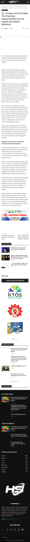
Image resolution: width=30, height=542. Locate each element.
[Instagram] (11, 529)
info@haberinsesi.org (11, 519)
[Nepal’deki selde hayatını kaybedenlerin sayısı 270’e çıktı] (6, 376)
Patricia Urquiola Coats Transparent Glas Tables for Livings (18, 444)
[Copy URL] (18, 32)
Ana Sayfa (4, 6)
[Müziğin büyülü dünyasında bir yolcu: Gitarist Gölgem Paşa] (6, 250)
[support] (3, 28)
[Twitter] (11, 32)
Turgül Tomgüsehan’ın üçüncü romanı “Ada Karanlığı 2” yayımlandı (22, 237)
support (6, 28)
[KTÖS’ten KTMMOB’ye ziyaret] (6, 368)
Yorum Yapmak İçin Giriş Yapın (15, 280)
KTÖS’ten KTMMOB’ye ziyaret (18, 366)
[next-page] (5, 271)
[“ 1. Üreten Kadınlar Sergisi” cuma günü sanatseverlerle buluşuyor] (6, 265)
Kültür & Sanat (10, 6)
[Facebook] (7, 32)
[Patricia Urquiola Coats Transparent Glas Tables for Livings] (6, 444)
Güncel (3, 252)
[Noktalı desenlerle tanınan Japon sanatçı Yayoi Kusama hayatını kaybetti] (6, 350)
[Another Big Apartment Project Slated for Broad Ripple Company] (6, 436)
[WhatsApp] (15, 32)
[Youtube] (22, 529)
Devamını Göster (14, 381)
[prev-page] (2, 271)
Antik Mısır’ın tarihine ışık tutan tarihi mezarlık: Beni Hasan (8, 237)
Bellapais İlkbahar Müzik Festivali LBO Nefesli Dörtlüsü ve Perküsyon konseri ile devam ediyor (19, 257)
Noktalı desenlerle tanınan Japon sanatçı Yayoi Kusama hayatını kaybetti (19, 350)
